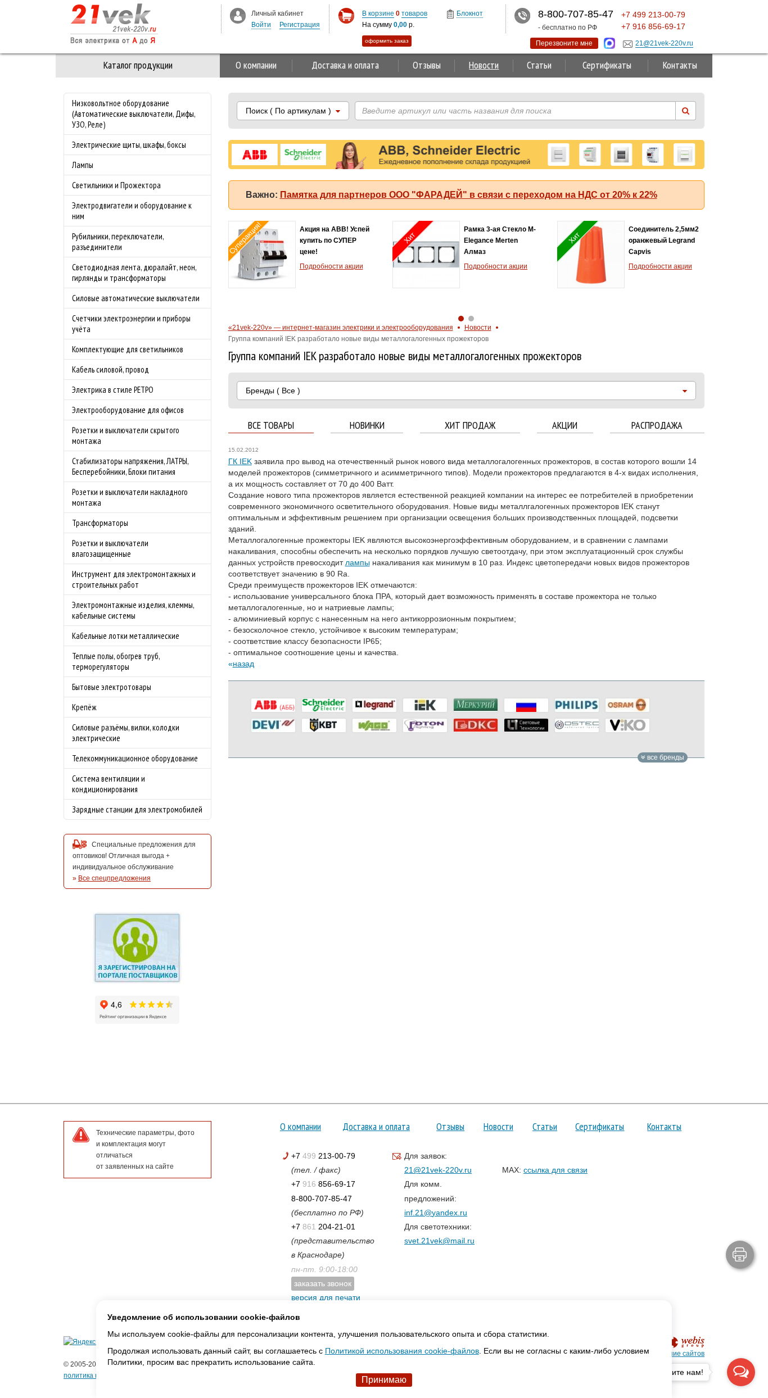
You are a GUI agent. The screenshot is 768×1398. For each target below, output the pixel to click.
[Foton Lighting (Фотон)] (425, 725)
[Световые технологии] (526, 725)
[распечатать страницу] (740, 1255)
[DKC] (475, 725)
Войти (261, 25)
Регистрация (299, 25)
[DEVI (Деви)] (273, 725)
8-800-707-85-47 (321, 1198)
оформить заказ (387, 41)
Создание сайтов (676, 1354)
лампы (357, 562)
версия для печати (325, 1297)
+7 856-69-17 (323, 1183)
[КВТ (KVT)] (323, 725)
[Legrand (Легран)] (374, 705)
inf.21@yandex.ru (435, 1212)
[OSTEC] (576, 725)
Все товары (271, 426)
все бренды (664, 757)
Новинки (367, 426)
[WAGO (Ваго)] (374, 725)
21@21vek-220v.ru (438, 1169)
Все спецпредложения (114, 878)
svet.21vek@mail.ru (439, 1240)
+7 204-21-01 (323, 1226)
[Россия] (526, 705)
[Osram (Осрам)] (627, 705)
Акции (564, 426)
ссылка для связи (555, 1169)
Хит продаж (470, 426)
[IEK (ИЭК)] (425, 705)
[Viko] (627, 725)
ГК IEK (240, 461)
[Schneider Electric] (323, 705)
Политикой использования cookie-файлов (402, 1350)
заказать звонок (322, 1283)
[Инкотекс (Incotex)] (475, 705)
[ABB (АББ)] (273, 705)
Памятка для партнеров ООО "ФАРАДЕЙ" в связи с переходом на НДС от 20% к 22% (468, 194)
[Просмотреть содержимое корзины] (346, 16)
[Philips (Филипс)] (576, 705)
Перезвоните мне (564, 43)
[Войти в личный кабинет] (238, 15)
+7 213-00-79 (323, 1155)
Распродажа (657, 426)
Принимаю (384, 1380)
